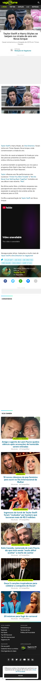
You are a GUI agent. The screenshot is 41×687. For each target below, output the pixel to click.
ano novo (18, 260)
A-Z (28, 7)
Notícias (35, 7)
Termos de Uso (25, 630)
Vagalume (10, 2)
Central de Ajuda (25, 628)
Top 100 (12, 7)
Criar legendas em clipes (8, 651)
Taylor (3, 174)
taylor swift (8, 260)
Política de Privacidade (27, 632)
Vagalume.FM (5, 640)
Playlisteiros (5, 628)
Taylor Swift (5, 146)
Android (33, 649)
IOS (28, 649)
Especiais (4, 630)
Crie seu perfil (5, 646)
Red (22, 181)
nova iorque (16, 263)
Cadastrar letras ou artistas (9, 649)
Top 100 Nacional (6, 635)
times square (6, 263)
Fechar (20, 675)
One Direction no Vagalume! (22, 256)
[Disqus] (20, 329)
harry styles (27, 263)
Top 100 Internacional (8, 637)
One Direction (29, 146)
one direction (28, 260)
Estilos (21, 7)
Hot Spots (4, 632)
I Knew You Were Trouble (18, 177)
